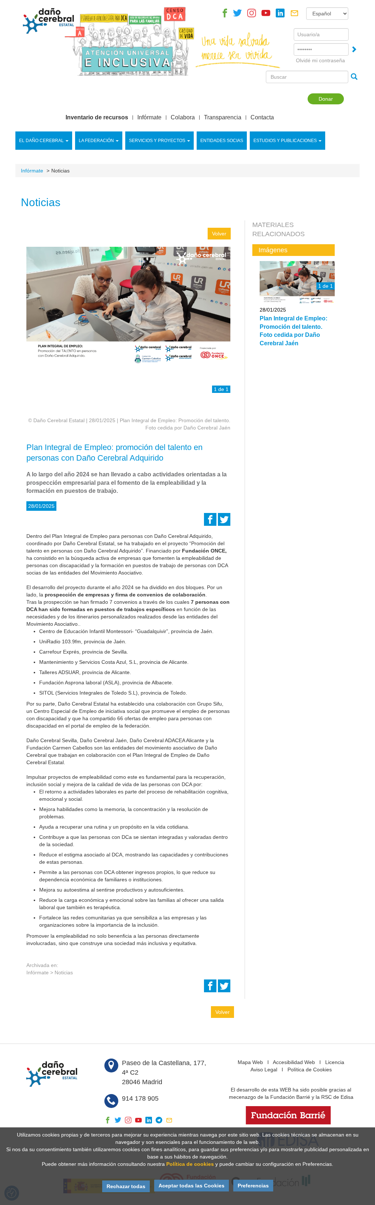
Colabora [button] (183, 117)
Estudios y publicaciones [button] (285, 140)
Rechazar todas (126, 1186)
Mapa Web (250, 1062)
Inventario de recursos (97, 117)
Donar (326, 99)
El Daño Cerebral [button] (41, 140)
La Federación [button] (96, 140)
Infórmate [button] (149, 117)
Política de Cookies (309, 1069)
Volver (219, 234)
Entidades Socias (221, 140)
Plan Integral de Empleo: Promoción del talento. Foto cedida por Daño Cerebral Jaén (293, 330)
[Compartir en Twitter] (224, 521)
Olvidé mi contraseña (320, 60)
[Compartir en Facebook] (210, 521)
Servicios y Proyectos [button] (157, 140)
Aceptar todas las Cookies (191, 1186)
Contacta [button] (262, 117)
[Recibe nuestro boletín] (294, 15)
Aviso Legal (263, 1069)
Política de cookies (190, 1164)
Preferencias (253, 1186)
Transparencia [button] (222, 117)
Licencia (334, 1062)
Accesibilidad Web (294, 1062)
